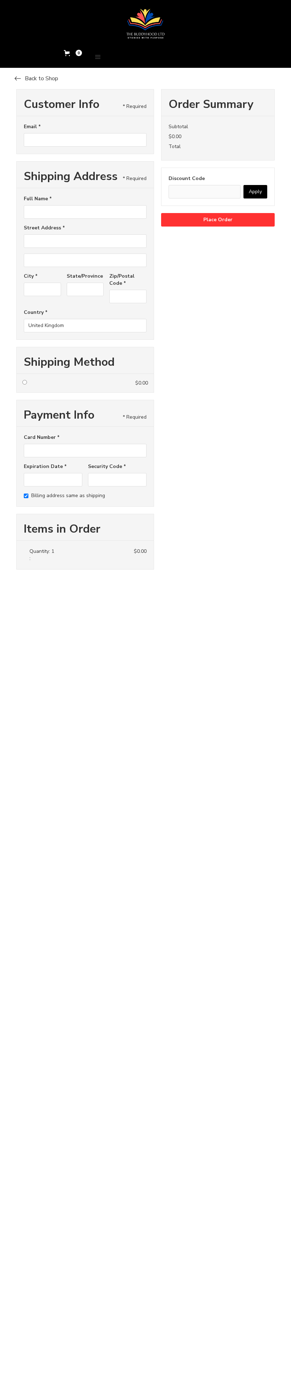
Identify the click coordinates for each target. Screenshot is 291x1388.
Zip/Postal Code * (121, 280)
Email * (32, 126)
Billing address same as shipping (68, 495)
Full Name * (38, 198)
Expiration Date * (45, 466)
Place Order (217, 219)
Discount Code (187, 178)
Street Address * (44, 227)
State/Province (85, 276)
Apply (255, 191)
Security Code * (107, 466)
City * (31, 276)
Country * (36, 312)
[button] (73, 53)
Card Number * (42, 437)
